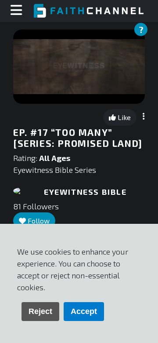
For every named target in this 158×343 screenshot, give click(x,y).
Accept (84, 311)
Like (123, 117)
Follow (38, 220)
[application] (79, 66)
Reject (40, 311)
